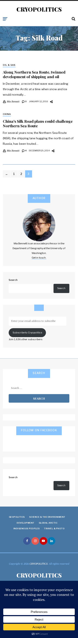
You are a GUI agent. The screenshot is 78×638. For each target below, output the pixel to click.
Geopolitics (17, 517)
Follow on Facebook (39, 430)
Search (13, 279)
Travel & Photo (54, 528)
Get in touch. (39, 257)
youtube (43, 541)
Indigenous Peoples (26, 528)
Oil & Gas (9, 65)
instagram (35, 541)
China (7, 114)
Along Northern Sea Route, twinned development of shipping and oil (34, 74)
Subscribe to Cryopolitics (27, 332)
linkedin (51, 541)
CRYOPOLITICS (39, 9)
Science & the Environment (47, 517)
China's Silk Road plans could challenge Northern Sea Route (38, 123)
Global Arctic (48, 523)
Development (25, 523)
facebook (27, 541)
